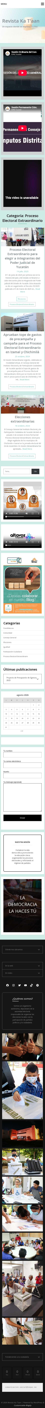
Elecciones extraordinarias (22, 419)
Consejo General (9, 637)
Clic (35, 471)
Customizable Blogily (22, 1405)
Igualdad (6, 647)
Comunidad (7, 633)
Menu (4, 4)
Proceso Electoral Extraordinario (22, 304)
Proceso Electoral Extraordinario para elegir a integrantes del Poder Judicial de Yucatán (22, 258)
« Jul (21, 731)
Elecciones (22, 299)
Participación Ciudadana (12, 652)
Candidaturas (8, 628)
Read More (24, 379)
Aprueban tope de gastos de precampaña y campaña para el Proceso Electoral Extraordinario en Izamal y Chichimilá (23, 343)
